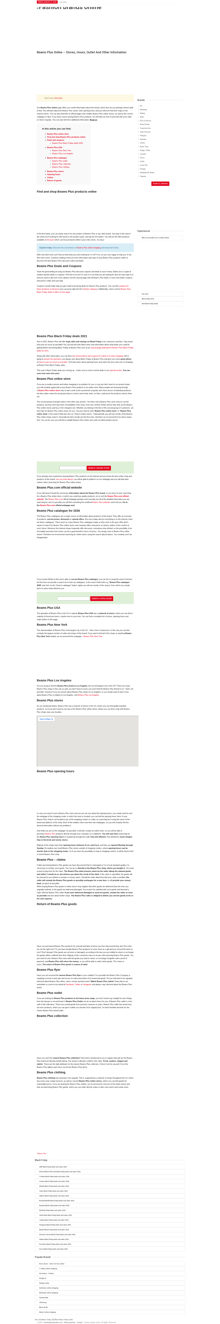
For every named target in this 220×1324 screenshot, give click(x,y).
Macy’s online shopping (47, 1312)
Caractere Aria (145, 128)
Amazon (50, 240)
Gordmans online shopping (48, 1288)
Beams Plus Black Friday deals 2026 (67, 143)
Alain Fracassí (145, 132)
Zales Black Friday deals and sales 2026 (53, 1191)
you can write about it (64, 479)
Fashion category (89, 289)
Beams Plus (50, 834)
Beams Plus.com (55, 499)
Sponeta (143, 139)
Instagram (87, 984)
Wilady (142, 113)
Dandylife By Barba (147, 173)
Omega (142, 169)
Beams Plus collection (61, 164)
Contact (79, 1322)
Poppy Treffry (145, 150)
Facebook (70, 984)
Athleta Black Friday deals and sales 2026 (54, 1186)
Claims (50, 177)
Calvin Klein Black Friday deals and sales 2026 (55, 1215)
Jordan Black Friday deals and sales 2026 (54, 1220)
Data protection (69, 1322)
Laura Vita (144, 165)
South (142, 161)
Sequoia (143, 176)
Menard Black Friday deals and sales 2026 (54, 1230)
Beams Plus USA (54, 147)
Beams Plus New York (61, 150)
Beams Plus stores (55, 171)
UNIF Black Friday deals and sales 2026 (53, 1167)
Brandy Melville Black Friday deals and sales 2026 (56, 1201)
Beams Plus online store (58, 134)
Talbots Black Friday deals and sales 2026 (54, 1196)
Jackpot (143, 154)
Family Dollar (43, 1298)
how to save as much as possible (53, 362)
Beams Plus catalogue (57, 158)
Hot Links (63, 2)
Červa (142, 158)
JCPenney (42, 1302)
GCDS (142, 143)
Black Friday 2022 (148, 299)
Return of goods (54, 180)
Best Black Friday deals (150, 304)
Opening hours (53, 174)
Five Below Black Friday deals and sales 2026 (55, 1244)
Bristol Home (145, 124)
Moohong (143, 110)
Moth (142, 117)
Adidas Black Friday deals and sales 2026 (54, 1239)
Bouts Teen (144, 147)
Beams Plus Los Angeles (62, 153)
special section (115, 370)
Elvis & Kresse (145, 121)
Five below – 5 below (46, 1273)
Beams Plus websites (101, 502)
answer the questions (52, 359)
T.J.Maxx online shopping (48, 1269)
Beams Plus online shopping (89, 248)
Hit (141, 106)
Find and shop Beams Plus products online (66, 137)
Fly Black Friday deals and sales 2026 (52, 1210)
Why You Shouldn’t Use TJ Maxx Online (155, 238)
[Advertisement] (110, 29)
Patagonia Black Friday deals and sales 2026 (55, 1225)
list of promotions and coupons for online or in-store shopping (98, 356)
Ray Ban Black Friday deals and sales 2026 (54, 1205)
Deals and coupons (55, 140)
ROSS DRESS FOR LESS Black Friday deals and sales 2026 (60, 1172)
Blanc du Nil (43, 1307)
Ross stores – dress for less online (51, 1264)
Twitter (77, 984)
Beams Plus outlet (59, 161)
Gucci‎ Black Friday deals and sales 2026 (53, 1249)
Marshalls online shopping (48, 1293)
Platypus (143, 136)
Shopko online (44, 1283)
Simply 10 (42, 1278)
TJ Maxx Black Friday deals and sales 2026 (54, 1176)
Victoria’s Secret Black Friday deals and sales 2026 (57, 1234)
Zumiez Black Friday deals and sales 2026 (54, 1181)
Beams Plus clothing (60, 167)
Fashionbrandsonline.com (53, 1322)
